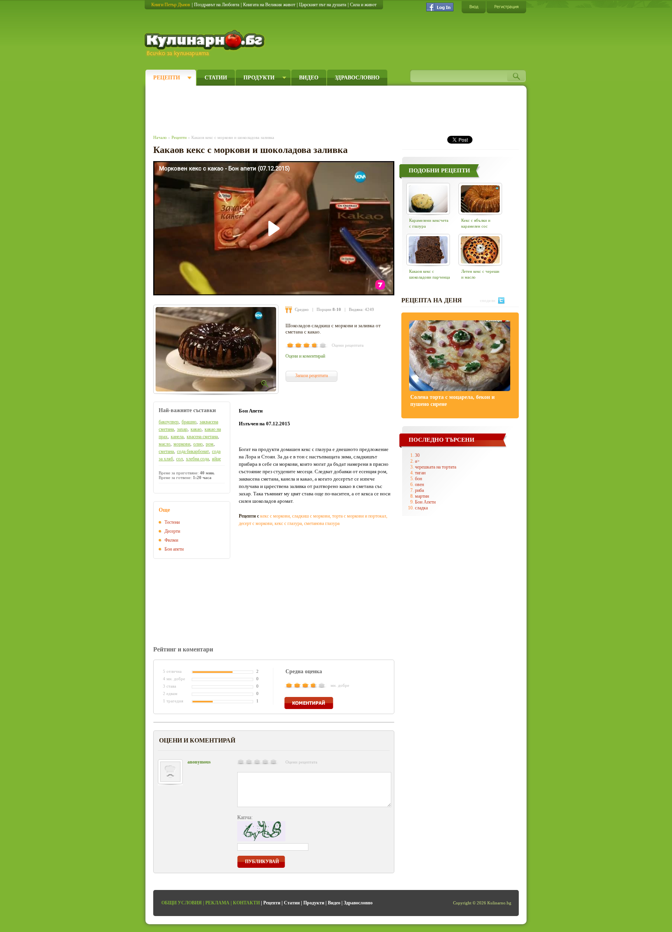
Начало (160, 137)
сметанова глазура (322, 523)
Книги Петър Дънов (170, 4)
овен (419, 484)
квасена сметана (202, 436)
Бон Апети (425, 502)
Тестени (172, 522)
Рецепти (166, 78)
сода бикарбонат (193, 451)
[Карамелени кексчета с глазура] (428, 198)
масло (164, 444)
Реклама (217, 903)
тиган (420, 473)
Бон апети (174, 549)
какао (196, 429)
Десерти (172, 531)
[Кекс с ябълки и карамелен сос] (480, 198)
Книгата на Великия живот (269, 4)
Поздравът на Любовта (216, 4)
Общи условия (181, 903)
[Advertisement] (295, 108)
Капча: (245, 817)
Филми (171, 540)
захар (182, 429)
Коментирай (308, 703)
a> (417, 461)
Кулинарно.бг (206, 43)
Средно (302, 309)
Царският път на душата (322, 4)
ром (210, 444)
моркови (181, 444)
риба (419, 490)
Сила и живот (363, 4)
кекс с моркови (275, 516)
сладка (421, 508)
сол (179, 459)
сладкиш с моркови (311, 516)
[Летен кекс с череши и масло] (480, 249)
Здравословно (357, 78)
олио (198, 444)
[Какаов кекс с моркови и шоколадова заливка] (216, 349)
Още (164, 510)
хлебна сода (197, 459)
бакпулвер (168, 422)
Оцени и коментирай (305, 356)
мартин (422, 496)
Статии (216, 78)
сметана (166, 451)
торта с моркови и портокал (359, 516)
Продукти (259, 78)
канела (177, 436)
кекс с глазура (288, 523)
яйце (216, 459)
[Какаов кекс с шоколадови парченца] (428, 249)
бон (418, 478)
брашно (189, 422)
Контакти (246, 903)
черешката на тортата (435, 467)
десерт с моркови (255, 523)
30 (417, 455)
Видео (308, 78)
